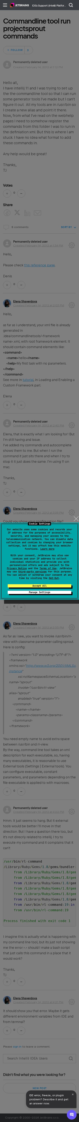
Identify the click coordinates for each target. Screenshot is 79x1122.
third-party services (32, 571)
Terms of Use (48, 568)
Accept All (39, 585)
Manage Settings (39, 592)
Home (19, 5)
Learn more (47, 549)
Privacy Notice (17, 568)
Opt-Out (54, 578)
